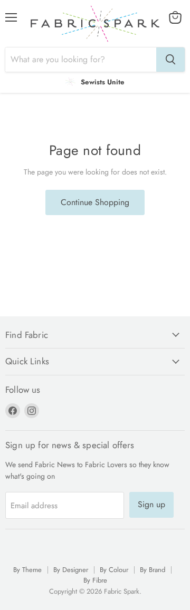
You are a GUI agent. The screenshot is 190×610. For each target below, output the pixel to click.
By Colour (114, 570)
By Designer (70, 570)
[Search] (170, 59)
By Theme (27, 570)
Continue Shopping (95, 202)
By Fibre (95, 580)
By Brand (152, 570)
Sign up (151, 504)
